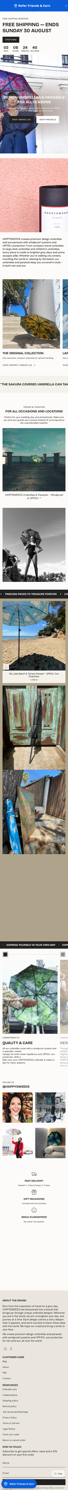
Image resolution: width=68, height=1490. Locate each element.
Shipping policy (10, 1400)
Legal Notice (9, 1428)
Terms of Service (11, 1423)
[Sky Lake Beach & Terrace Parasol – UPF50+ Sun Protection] (34, 636)
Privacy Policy (10, 1417)
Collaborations (10, 1395)
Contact (7, 1378)
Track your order (11, 1434)
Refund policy (10, 1406)
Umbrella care (10, 1389)
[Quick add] (6, 667)
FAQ (4, 1372)
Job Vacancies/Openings (15, 1411)
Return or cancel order (14, 1440)
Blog (5, 1361)
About (6, 1367)
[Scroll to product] (5, 954)
